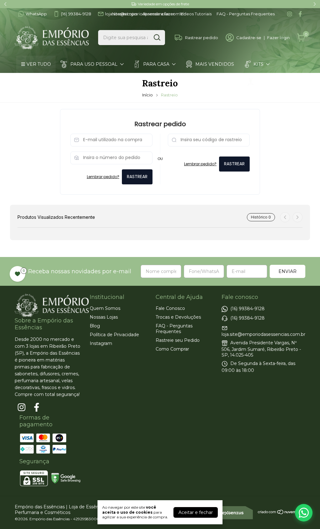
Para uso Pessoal (94, 64)
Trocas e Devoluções (178, 317)
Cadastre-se (248, 37)
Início (147, 94)
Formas (157, 98)
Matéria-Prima (101, 98)
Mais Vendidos (214, 64)
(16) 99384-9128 (76, 13)
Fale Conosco (170, 308)
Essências (44, 81)
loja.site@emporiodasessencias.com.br (263, 334)
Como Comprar (202, 98)
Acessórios (272, 81)
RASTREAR (137, 176)
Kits (258, 64)
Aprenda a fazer (158, 13)
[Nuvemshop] (281, 513)
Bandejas (43, 98)
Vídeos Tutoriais (196, 13)
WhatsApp (36, 13)
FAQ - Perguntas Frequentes (246, 13)
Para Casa (156, 64)
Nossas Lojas (124, 13)
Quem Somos (105, 308)
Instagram (101, 343)
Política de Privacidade (114, 334)
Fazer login (278, 37)
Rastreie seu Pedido (178, 340)
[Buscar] (156, 37)
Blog (95, 326)
